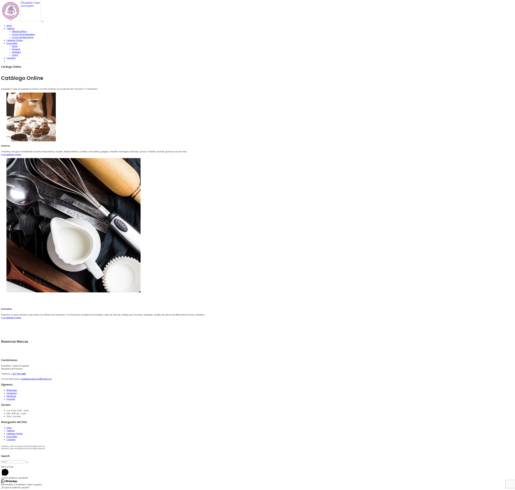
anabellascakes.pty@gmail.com (36, 378)
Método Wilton (19, 31)
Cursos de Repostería (22, 37)
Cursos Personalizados (23, 34)
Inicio (9, 25)
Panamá (16, 49)
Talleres (10, 28)
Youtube (10, 399)
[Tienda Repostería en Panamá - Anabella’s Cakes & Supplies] (21, 20)
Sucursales (11, 43)
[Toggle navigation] (42, 21)
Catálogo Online (14, 40)
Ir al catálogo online (11, 154)
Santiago (16, 52)
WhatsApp (11, 390)
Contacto (11, 58)
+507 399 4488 (18, 373)
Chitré (15, 55)
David (14, 46)
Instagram (11, 393)
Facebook (11, 396)
